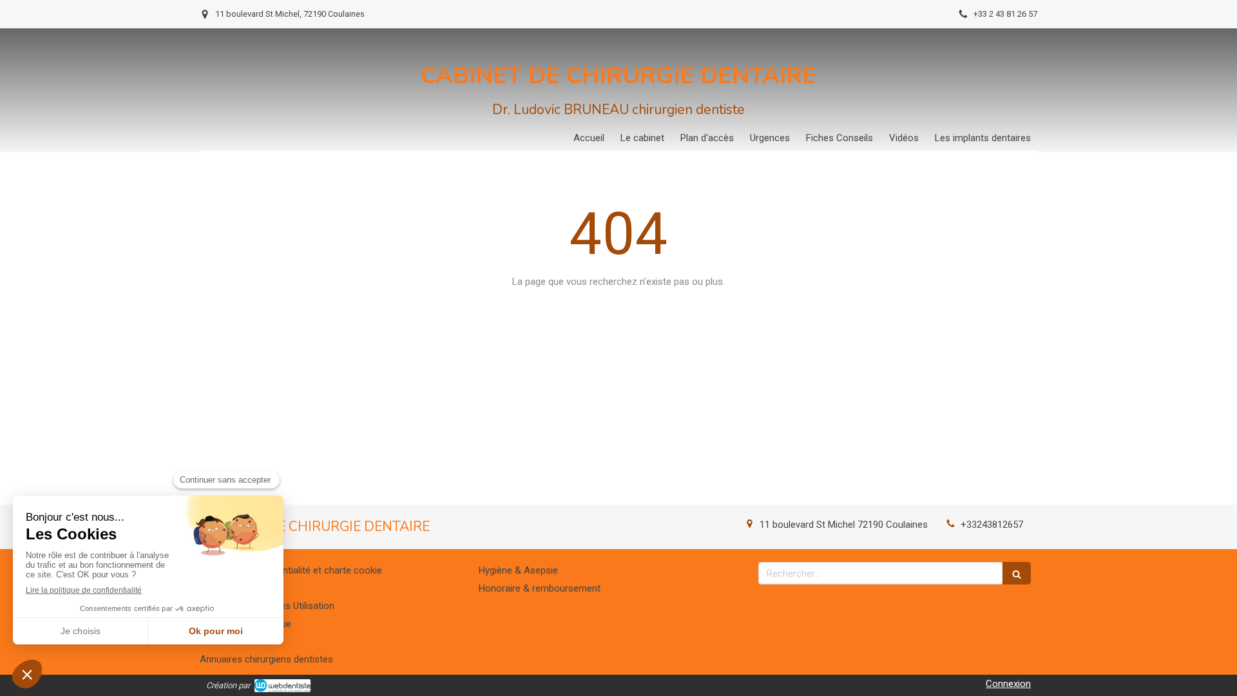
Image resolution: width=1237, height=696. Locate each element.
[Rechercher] (1016, 573)
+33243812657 (992, 524)
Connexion (1008, 684)
